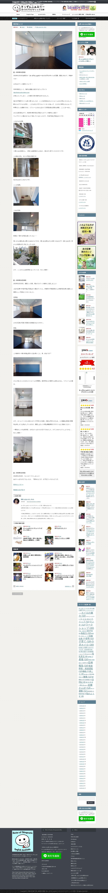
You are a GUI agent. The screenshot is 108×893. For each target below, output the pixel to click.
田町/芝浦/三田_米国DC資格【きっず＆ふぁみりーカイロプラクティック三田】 (52, 891)
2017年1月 (81, 756)
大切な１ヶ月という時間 (62, 538)
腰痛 (87, 677)
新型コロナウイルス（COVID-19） (86, 649)
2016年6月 (81, 773)
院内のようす (82, 96)
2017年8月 (81, 744)
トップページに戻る (17, 593)
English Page (30, 14)
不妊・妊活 (82, 631)
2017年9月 (81, 742)
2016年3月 (81, 780)
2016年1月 (81, 785)
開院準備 (30, 27)
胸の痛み (86, 674)
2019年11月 (81, 722)
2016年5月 (81, 776)
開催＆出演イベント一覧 (84, 103)
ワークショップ (66, 14)
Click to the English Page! (54, 18)
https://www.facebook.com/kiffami (34, 501)
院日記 (23, 27)
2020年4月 (81, 713)
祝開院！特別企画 (19, 586)
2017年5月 (81, 749)
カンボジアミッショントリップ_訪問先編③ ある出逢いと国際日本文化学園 (64, 577)
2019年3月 (81, 725)
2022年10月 (81, 705)
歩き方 (89, 654)
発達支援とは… (68, 586)
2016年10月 (81, 763)
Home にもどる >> (19, 490)
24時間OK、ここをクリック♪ (85, 177)
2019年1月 (81, 727)
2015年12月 (81, 788)
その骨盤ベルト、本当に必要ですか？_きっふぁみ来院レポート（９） (90, 519)
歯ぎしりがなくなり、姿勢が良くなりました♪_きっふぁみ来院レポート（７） (90, 596)
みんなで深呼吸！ (83, 83)
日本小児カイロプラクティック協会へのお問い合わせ (82, 885)
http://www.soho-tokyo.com (21, 92)
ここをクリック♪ (82, 196)
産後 (83, 659)
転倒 (86, 685)
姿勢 (89, 638)
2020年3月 (81, 715)
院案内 (54, 14)
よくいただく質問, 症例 (78, 14)
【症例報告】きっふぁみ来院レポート (79, 877)
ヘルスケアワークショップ (87, 130)
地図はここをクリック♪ (48, 873)
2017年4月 (81, 751)
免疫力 (86, 633)
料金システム (73, 860)
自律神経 (88, 679)
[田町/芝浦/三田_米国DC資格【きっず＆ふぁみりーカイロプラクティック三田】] (29, 8)
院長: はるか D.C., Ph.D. (41, 27)
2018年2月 (81, 737)
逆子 (92, 688)
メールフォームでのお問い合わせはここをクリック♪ (53, 843)
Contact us (73, 841)
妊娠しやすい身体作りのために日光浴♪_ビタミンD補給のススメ (90, 507)
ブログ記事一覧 (37, 18)
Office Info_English (75, 836)
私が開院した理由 (74, 851)
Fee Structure (74, 839)
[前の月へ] (89, 113)
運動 (83, 691)
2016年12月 (81, 759)
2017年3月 (81, 754)
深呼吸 (90, 656)
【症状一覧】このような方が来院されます (80, 875)
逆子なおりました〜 (61, 528)
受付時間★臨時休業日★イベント (78, 858)
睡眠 (86, 671)
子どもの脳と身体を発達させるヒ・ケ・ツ (90, 332)
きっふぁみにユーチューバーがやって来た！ (86, 60)
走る (88, 682)
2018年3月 (81, 734)
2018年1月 (81, 739)
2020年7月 (81, 710)
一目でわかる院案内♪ (75, 853)
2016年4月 (81, 778)
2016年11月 (81, 761)
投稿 (29, 526)
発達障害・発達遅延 (86, 668)
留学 (85, 663)
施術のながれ (82, 98)
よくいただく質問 (23, 18)
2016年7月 (81, 771)
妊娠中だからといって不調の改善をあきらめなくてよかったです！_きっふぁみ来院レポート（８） (90, 493)
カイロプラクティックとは (76, 846)
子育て (85, 641)
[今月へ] (91, 113)
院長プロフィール (83, 93)
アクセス (73, 856)
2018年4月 (81, 732)
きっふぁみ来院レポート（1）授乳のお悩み (90, 341)
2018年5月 (81, 730)
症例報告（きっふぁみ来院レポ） (86, 100)
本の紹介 (85, 651)
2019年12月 (81, 720)
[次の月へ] (93, 113)
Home (18, 14)
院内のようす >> (18, 484)
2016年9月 (81, 766)
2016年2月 (81, 783)
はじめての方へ (42, 14)
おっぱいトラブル (85, 608)
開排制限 (90, 691)
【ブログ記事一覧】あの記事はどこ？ (79, 880)
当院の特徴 (73, 844)
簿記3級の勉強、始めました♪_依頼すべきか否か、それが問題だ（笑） (64, 556)
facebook (95, 2)
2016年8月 (81, 768)
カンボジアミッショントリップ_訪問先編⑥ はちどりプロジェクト (32, 577)
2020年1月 (81, 717)
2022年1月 (81, 708)
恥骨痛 (81, 647)
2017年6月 (81, 746)
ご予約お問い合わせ (90, 14)
